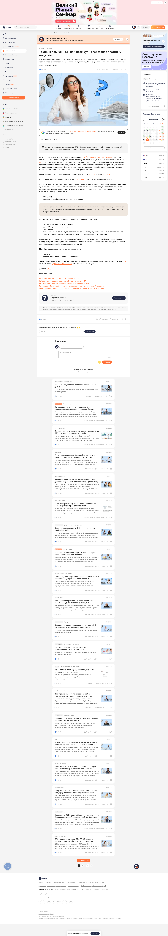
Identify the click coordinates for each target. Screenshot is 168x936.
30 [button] (163, 140)
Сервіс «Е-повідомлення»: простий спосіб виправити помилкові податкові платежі (71, 288)
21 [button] (156, 137)
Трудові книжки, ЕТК (70, 812)
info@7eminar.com (48, 894)
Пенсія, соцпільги (60, 428)
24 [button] (144, 140)
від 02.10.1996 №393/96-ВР (62, 264)
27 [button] (153, 140)
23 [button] (163, 137)
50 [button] (87, 865)
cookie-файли (84, 933)
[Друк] (97, 69)
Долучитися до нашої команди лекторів (65, 882)
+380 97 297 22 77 (77, 889)
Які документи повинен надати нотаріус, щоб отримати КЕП (62, 281)
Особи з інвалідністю (61, 691)
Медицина (58, 452)
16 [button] (163, 133)
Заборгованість (59, 597)
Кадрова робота (68, 381)
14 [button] (156, 133)
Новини (151, 79)
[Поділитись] (122, 69)
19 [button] (150, 137)
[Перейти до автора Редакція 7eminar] (44, 298)
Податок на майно (60, 763)
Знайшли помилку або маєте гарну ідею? (93, 886)
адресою (80, 179)
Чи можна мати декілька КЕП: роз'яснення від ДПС (59, 278)
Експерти (48, 882)
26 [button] (150, 140)
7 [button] (156, 130)
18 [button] (147, 137)
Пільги (56, 739)
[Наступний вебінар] (163, 41)
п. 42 (84, 157)
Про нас (7, 147)
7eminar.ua (118, 918)
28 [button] (157, 140)
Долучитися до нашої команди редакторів (91, 882)
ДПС (49, 269)
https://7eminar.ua (58, 307)
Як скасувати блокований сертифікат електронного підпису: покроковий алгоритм (71, 286)
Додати (121, 132)
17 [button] (144, 137)
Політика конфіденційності (46, 914)
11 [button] (147, 133)
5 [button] (150, 130)
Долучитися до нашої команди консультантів (52, 886)
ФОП (65, 476)
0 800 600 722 (57, 889)
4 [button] (147, 130)
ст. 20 (125, 261)
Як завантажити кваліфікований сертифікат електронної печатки (64, 283)
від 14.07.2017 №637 (109, 174)
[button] (91, 865)
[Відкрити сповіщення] (138, 27)
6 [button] (153, 130)
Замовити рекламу (157, 2)
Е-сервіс (41, 48)
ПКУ (40, 162)
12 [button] (150, 133)
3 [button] (144, 130)
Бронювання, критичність (70, 404)
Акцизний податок (60, 836)
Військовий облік (60, 500)
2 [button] (82, 865)
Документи (158, 79)
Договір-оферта (43, 911)
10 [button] (144, 133)
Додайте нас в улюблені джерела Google (81, 131)
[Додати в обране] (111, 468)
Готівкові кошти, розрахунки (63, 573)
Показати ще (84, 860)
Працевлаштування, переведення (74, 525)
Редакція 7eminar (51, 65)
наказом (92, 174)
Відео (145, 79)
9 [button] (162, 130)
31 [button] (144, 143)
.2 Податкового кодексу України (99, 157)
